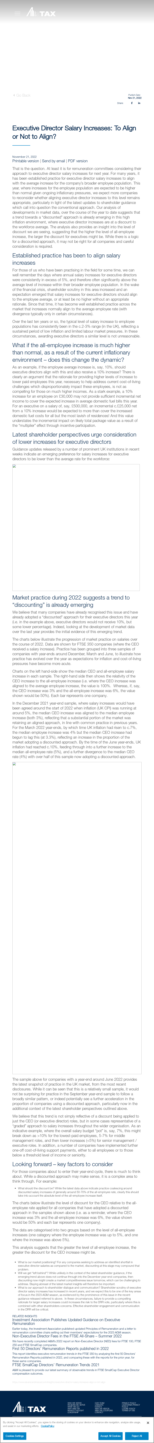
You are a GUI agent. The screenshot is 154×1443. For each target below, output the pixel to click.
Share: (120, 103)
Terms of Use (128, 1410)
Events (98, 1407)
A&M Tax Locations (104, 1410)
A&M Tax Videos (102, 1408)
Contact (99, 1412)
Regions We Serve (76, 1405)
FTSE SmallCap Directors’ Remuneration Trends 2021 (56, 1365)
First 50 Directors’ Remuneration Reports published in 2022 (60, 1348)
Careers (99, 1405)
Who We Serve (75, 1403)
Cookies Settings (15, 1435)
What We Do (73, 1407)
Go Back (22, 95)
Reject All (137, 1435)
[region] (77, 1430)
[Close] (148, 1423)
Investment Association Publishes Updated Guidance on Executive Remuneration (66, 1322)
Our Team (99, 1403)
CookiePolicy (47, 1425)
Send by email (53, 161)
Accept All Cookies (110, 1435)
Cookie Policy (128, 1408)
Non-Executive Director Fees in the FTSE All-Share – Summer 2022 (67, 1336)
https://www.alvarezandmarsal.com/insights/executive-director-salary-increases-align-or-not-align (58, 1382)
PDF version (78, 161)
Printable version (25, 161)
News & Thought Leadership (76, 1411)
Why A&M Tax (74, 1408)
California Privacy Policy (131, 1406)
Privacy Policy (129, 1403)
